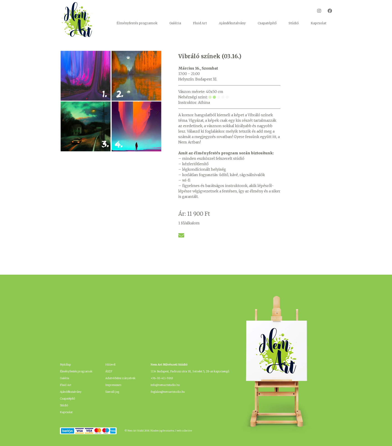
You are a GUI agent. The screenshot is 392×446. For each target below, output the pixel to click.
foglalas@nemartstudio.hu (168, 391)
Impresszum (113, 385)
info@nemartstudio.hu (165, 385)
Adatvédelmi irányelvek (120, 378)
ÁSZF (108, 371)
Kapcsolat (318, 23)
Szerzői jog (112, 391)
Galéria (175, 23)
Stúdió (294, 23)
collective (187, 430)
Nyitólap (65, 364)
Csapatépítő (267, 23)
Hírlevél (110, 364)
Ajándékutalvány (232, 23)
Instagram (316, 11)
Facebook (327, 11)
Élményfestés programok (137, 23)
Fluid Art (200, 23)
